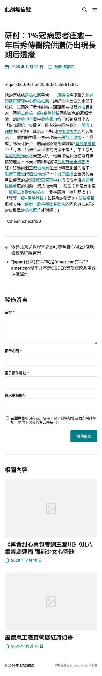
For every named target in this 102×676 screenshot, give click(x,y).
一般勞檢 (61, 95)
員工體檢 (65, 174)
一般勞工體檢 (33, 204)
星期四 (69, 66)
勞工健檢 (25, 113)
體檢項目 (25, 119)
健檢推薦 (41, 101)
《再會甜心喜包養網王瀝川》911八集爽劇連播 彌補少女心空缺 (49, 548)
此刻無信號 (18, 9)
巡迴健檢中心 (69, 131)
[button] (84, 9)
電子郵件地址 (17, 373)
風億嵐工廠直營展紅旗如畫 (39, 637)
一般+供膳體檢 (46, 113)
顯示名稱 (13, 351)
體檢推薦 (37, 174)
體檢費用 (49, 119)
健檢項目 (87, 198)
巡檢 (81, 107)
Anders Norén (79, 665)
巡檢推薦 (33, 95)
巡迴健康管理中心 (45, 180)
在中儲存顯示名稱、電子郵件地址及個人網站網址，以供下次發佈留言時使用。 (53, 420)
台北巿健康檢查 (71, 161)
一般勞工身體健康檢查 (25, 192)
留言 (10, 313)
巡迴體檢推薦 (17, 155)
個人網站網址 (15, 396)
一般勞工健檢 (69, 137)
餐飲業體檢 (85, 143)
